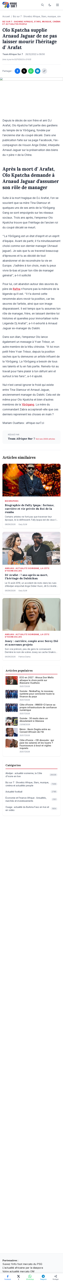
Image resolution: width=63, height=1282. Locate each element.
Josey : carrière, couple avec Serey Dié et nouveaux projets (31, 642)
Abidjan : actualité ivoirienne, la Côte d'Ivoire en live (27, 569)
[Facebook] (17, 71)
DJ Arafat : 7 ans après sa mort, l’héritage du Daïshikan (26, 576)
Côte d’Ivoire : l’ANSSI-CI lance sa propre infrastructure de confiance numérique (38, 707)
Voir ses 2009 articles (45, 439)
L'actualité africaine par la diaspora (22, 1267)
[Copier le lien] (44, 71)
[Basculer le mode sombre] (50, 5)
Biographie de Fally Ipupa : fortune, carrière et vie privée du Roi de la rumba (29, 509)
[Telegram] (37, 71)
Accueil (6, 16)
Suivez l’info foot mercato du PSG (22, 1264)
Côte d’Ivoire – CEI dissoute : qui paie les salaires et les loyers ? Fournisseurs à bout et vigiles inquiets (37, 744)
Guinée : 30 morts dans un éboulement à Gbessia (34, 719)
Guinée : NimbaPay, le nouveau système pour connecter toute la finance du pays (37, 694)
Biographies (12, 501)
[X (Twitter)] (24, 71)
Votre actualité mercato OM (18, 1271)
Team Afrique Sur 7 (22, 438)
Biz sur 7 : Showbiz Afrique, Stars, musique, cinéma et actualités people (31, 22)
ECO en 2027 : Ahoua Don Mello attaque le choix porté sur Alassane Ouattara (37, 680)
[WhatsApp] (31, 71)
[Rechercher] (42, 5)
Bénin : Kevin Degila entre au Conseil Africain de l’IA (35, 730)
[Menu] (57, 5)
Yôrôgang (28, 404)
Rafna (16, 288)
